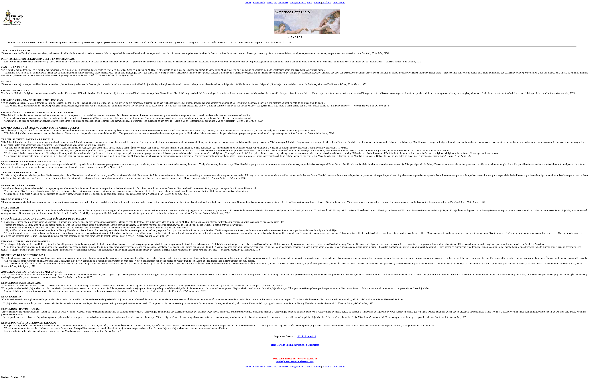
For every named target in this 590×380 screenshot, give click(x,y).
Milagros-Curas (298, 2)
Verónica (326, 2)
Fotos (309, 2)
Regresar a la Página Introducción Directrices (295, 344)
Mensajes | (272, 2)
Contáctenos (339, 2)
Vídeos (317, 2)
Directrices (283, 2)
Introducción (259, 2)
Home (248, 2)
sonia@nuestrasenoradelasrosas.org (295, 361)
